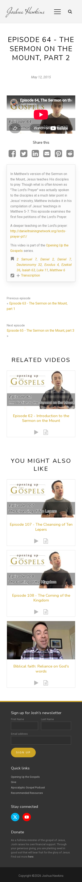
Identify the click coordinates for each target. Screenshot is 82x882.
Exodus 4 (51, 265)
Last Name (47, 719)
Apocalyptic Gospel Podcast (28, 787)
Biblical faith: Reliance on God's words (41, 669)
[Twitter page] (15, 817)
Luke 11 (42, 270)
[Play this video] (36, 432)
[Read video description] (45, 432)
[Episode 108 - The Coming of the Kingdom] (41, 569)
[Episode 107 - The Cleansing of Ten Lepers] (41, 499)
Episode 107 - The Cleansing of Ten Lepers (41, 527)
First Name (17, 719)
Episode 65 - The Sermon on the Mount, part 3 (40, 330)
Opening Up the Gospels (25, 776)
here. (31, 856)
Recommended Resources (27, 793)
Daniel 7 (64, 259)
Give (13, 782)
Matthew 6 (57, 270)
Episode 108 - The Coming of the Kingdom (41, 598)
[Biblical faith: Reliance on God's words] (41, 640)
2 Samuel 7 (27, 259)
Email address (19, 733)
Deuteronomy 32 (29, 265)
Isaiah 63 (28, 270)
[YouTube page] (26, 817)
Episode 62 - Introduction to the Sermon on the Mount (41, 418)
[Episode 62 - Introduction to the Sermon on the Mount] (41, 390)
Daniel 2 (47, 259)
